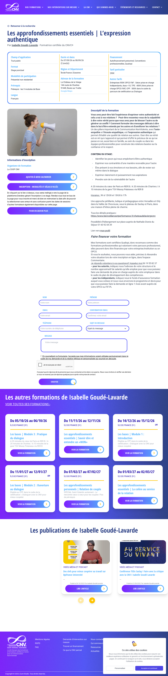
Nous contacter (97, 639)
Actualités (95, 651)
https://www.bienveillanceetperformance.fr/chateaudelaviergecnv (123, 216)
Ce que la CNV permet (72, 650)
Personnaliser (120, 668)
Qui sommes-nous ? (99, 643)
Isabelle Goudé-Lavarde (25, 45)
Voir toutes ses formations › (27, 404)
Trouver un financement (73, 646)
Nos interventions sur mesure (62, 7)
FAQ (37, 647)
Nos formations (33, 7)
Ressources (96, 647)
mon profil (105, 230)
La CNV (87, 7)
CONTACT (156, 7)
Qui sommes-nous (105, 7)
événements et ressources (133, 7)
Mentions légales (42, 639)
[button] (92, 600)
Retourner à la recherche (23, 26)
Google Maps (66, 91)
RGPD (37, 643)
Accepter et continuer (149, 668)
